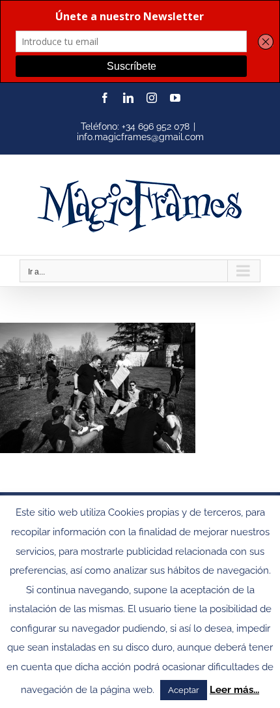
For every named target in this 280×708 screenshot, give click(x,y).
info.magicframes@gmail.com (140, 137)
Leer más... (234, 690)
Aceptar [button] (183, 690)
